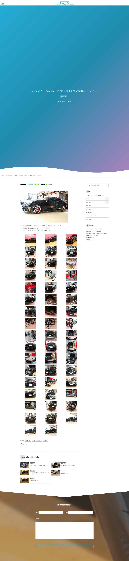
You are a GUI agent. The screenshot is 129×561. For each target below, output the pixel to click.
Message (37, 518)
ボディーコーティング (90, 215)
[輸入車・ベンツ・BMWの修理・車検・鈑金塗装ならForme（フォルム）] (64, 2)
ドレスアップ (89, 212)
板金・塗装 (88, 209)
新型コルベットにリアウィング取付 (67, 465)
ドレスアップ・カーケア (37, 440)
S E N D (64, 546)
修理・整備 (88, 205)
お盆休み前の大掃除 (64, 473)
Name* (36, 512)
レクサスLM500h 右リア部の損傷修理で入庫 (39, 465)
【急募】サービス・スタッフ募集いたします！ (95, 195)
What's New (63, 96)
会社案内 (88, 198)
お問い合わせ (89, 219)
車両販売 (45, 440)
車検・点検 (88, 202)
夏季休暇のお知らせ (34, 480)
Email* (66, 512)
